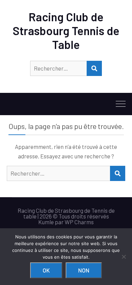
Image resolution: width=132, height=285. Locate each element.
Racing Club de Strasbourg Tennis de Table (66, 30)
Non (83, 270)
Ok (46, 270)
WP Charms (79, 221)
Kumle (46, 221)
